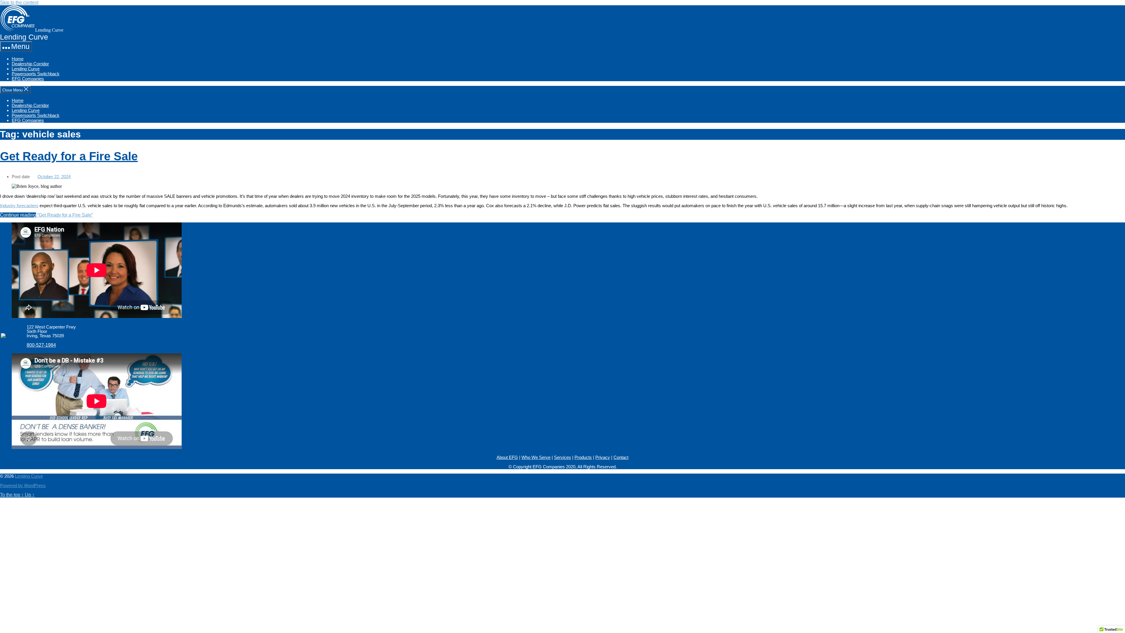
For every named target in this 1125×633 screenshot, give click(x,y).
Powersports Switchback (35, 73)
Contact (620, 457)
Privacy (602, 457)
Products (583, 457)
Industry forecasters (19, 205)
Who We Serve (535, 457)
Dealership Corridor (30, 63)
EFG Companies (28, 78)
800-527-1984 (41, 345)
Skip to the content (19, 2)
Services (562, 457)
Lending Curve (26, 68)
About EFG (507, 457)
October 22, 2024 (54, 176)
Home (17, 58)
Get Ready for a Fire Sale (69, 156)
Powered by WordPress (23, 485)
